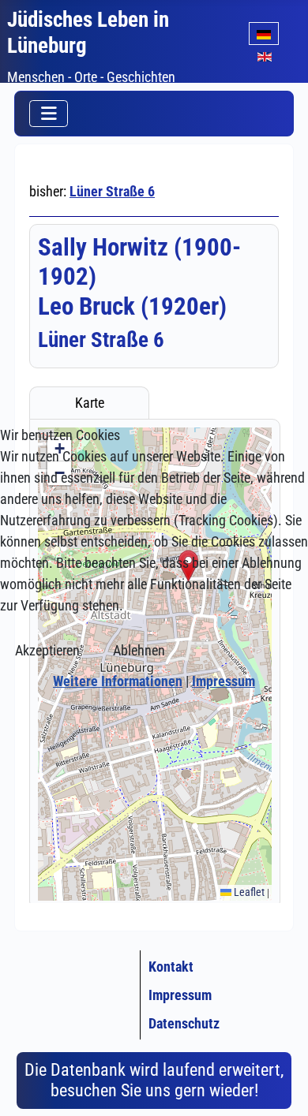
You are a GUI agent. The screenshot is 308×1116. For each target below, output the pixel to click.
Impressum (223, 681)
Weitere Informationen (117, 681)
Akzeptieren (47, 650)
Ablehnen (139, 650)
